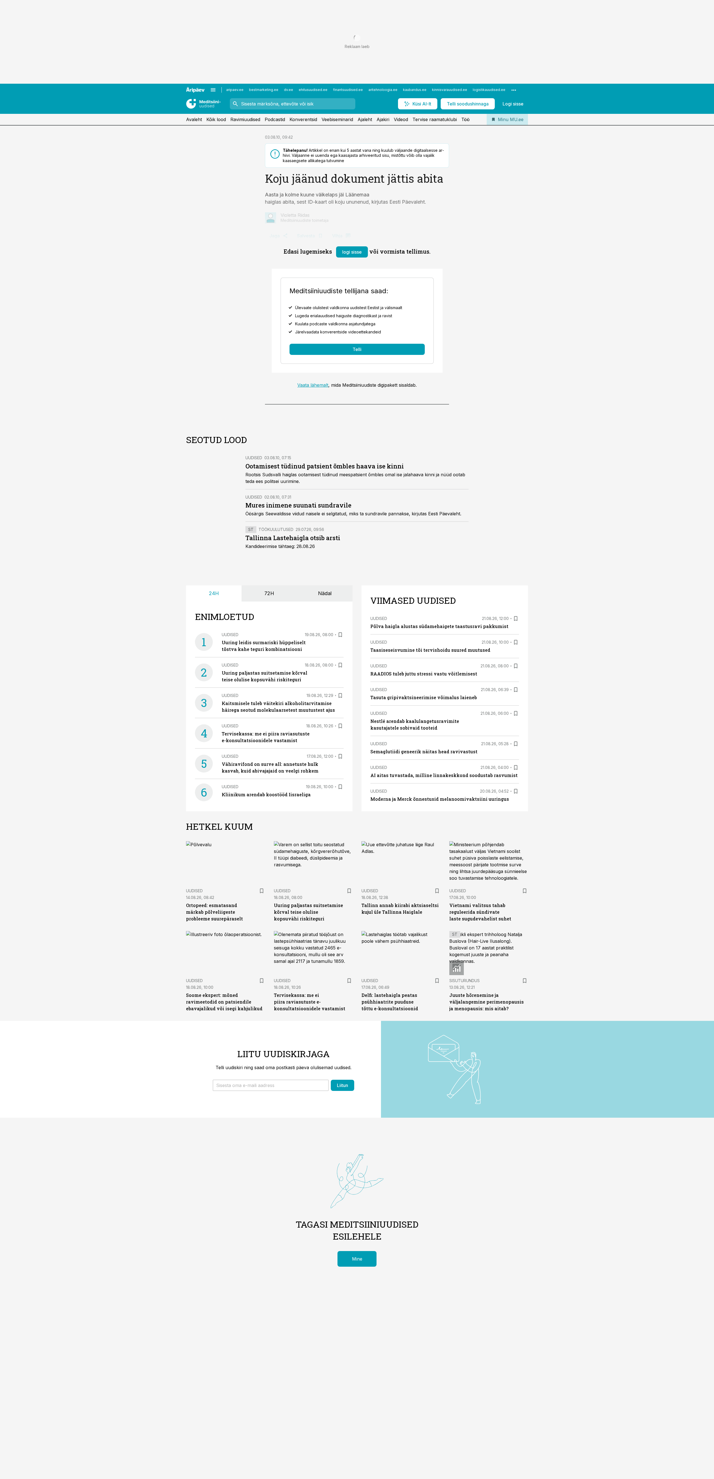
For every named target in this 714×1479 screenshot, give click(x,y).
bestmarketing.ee (263, 90)
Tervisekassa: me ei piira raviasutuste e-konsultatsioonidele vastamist (309, 1001)
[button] (271, 1085)
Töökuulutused (276, 529)
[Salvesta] (340, 634)
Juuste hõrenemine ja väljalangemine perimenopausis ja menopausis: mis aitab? (486, 1001)
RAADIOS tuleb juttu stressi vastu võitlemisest (423, 674)
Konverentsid (303, 119)
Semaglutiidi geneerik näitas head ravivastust (423, 751)
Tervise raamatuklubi (435, 119)
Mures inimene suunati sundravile (298, 505)
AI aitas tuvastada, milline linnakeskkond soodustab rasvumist (444, 775)
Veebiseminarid (337, 119)
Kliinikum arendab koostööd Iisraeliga (266, 794)
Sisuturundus (464, 980)
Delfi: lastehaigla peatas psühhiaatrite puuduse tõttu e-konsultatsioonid (389, 1001)
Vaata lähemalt (312, 385)
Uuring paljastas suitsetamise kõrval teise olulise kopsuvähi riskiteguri (308, 912)
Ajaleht (365, 119)
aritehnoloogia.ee (382, 90)
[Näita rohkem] (514, 90)
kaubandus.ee (414, 90)
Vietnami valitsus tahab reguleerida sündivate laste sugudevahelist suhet (480, 912)
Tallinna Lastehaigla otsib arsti (292, 538)
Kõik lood (216, 119)
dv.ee (288, 90)
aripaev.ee (234, 90)
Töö (465, 119)
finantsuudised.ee (348, 90)
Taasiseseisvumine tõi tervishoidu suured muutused (430, 650)
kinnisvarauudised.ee (449, 90)
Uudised (253, 457)
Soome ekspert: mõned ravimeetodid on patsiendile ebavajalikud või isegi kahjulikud (224, 1001)
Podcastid (275, 119)
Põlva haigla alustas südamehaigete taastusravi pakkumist (439, 626)
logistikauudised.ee (489, 90)
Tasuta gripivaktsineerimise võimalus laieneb (423, 697)
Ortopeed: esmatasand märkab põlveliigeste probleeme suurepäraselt (214, 912)
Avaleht (194, 119)
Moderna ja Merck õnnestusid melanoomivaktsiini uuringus (439, 799)
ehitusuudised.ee (313, 90)
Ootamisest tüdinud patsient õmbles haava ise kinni (324, 466)
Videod (401, 119)
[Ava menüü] (213, 90)
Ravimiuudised (245, 119)
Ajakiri (383, 119)
